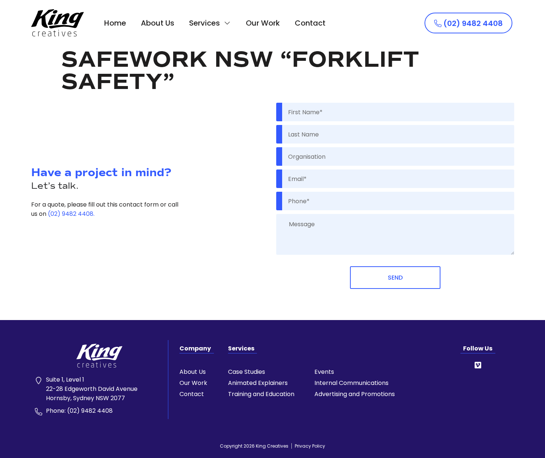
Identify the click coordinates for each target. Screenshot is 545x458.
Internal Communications (351, 383)
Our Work (263, 23)
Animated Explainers (258, 383)
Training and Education (261, 394)
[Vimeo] (478, 365)
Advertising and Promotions (354, 394)
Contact (310, 23)
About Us (157, 23)
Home (115, 23)
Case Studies (246, 372)
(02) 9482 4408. (71, 214)
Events (324, 372)
